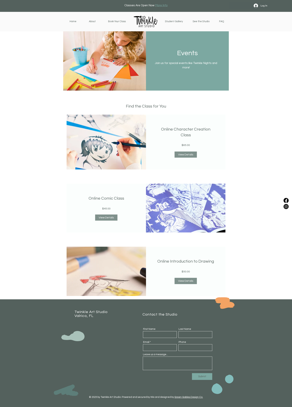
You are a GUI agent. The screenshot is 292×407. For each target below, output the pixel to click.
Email (146, 342)
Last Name (185, 329)
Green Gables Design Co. (188, 397)
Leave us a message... (155, 354)
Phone (182, 342)
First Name (149, 329)
